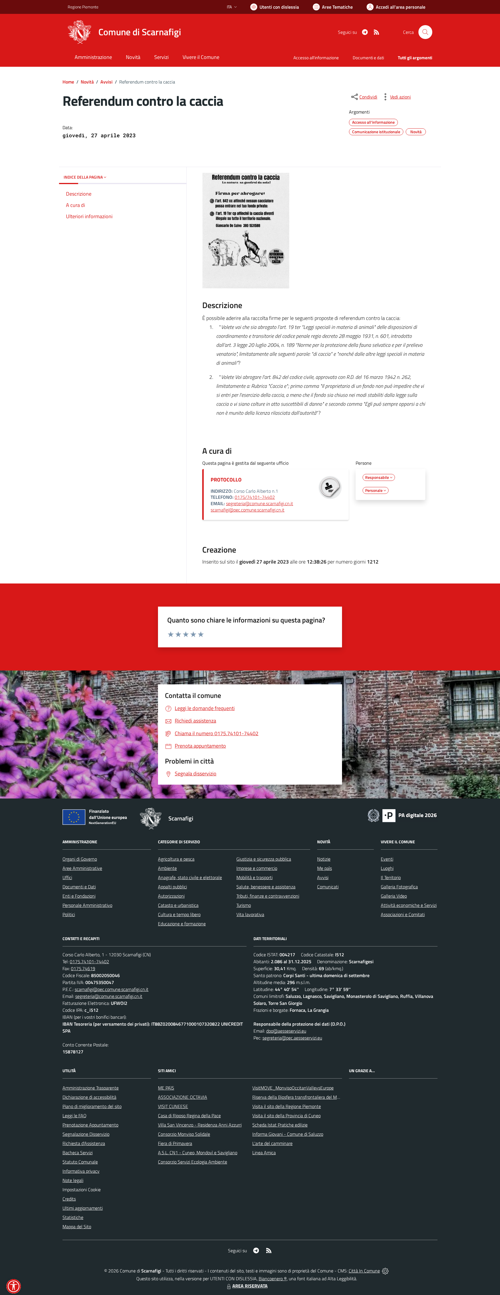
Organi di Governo (79, 858)
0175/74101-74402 (255, 497)
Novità (87, 81)
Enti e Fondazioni (78, 895)
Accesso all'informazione (316, 57)
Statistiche (72, 1217)
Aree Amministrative (82, 868)
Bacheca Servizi (77, 1152)
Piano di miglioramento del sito (92, 1106)
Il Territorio (391, 877)
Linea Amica (264, 1152)
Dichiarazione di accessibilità (89, 1097)
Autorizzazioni (171, 895)
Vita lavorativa (250, 914)
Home (68, 81)
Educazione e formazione (182, 923)
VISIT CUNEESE (173, 1106)
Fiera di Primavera (175, 1143)
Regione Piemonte (83, 7)
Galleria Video (394, 895)
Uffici (67, 877)
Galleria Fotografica (399, 886)
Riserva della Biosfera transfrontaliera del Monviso (300, 1097)
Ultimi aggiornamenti (82, 1208)
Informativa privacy (81, 1171)
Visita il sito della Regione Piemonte (286, 1106)
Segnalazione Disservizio (85, 1134)
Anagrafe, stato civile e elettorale (190, 877)
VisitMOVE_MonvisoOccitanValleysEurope (293, 1087)
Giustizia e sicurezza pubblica (263, 858)
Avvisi (106, 81)
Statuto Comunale (80, 1161)
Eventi (387, 858)
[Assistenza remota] (385, 1270)
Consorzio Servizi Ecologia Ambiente (192, 1161)
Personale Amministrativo (87, 905)
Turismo (243, 905)
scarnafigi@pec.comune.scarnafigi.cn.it (247, 509)
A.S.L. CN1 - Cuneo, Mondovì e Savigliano (197, 1152)
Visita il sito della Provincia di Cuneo (286, 1115)
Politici (68, 914)
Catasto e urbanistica (178, 905)
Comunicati (328, 886)
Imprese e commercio (256, 868)
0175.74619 (83, 968)
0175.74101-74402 (89, 961)
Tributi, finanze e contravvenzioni (267, 895)
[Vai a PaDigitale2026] (402, 815)
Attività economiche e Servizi (409, 905)
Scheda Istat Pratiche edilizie (280, 1124)
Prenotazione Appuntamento (90, 1124)
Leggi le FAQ (74, 1115)
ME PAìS (166, 1087)
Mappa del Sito (76, 1226)
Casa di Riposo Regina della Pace (189, 1115)
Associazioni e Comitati (403, 914)
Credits (69, 1198)
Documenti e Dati (79, 886)
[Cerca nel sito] (425, 32)
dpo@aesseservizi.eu (286, 1030)
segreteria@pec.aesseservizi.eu (292, 1037)
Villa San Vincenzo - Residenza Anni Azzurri (200, 1124)
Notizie (323, 858)
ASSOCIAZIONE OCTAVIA (182, 1097)
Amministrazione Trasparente (90, 1087)
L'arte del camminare (272, 1143)
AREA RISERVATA (250, 1285)
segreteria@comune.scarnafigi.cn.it (259, 503)
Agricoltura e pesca (176, 858)
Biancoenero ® (273, 1278)
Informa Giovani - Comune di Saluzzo (287, 1134)
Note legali (72, 1180)
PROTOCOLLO (226, 479)
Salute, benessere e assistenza (265, 886)
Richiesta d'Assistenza (83, 1143)
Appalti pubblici (172, 886)
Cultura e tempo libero (179, 914)
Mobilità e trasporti (254, 877)
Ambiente (167, 868)
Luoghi (387, 868)
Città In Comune (364, 1270)
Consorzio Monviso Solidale (184, 1134)
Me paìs (324, 868)
